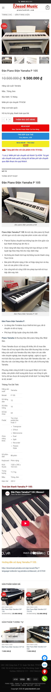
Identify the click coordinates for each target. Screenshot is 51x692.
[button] (3, 8)
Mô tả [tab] (4, 171)
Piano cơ (18, 683)
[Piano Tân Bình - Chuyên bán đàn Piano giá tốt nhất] (25, 8)
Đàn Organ (16, 685)
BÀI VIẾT (30, 685)
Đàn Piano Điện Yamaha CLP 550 (36, 648)
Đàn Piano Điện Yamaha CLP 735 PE (36, 610)
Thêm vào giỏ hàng (25, 120)
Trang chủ (7, 15)
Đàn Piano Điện (22, 15)
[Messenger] (44, 658)
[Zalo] (44, 665)
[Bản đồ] (44, 672)
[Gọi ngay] (44, 678)
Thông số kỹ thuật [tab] (10, 176)
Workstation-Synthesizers (34, 683)
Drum (24, 685)
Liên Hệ (37, 685)
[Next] (45, 37)
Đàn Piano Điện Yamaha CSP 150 (12, 610)
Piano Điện (9, 683)
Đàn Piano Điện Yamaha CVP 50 (13, 647)
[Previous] (6, 37)
